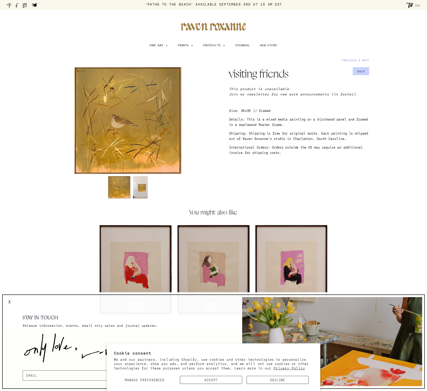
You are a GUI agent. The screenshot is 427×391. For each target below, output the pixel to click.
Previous (349, 60)
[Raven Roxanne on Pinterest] (10, 6)
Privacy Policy (289, 368)
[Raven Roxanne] (213, 19)
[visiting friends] (119, 187)
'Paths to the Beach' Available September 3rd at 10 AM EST (213, 4)
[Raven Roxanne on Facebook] (17, 6)
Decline (277, 380)
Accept (211, 380)
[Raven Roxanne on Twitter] (35, 6)
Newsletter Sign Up (42, 368)
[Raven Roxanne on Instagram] (26, 6)
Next (365, 60)
